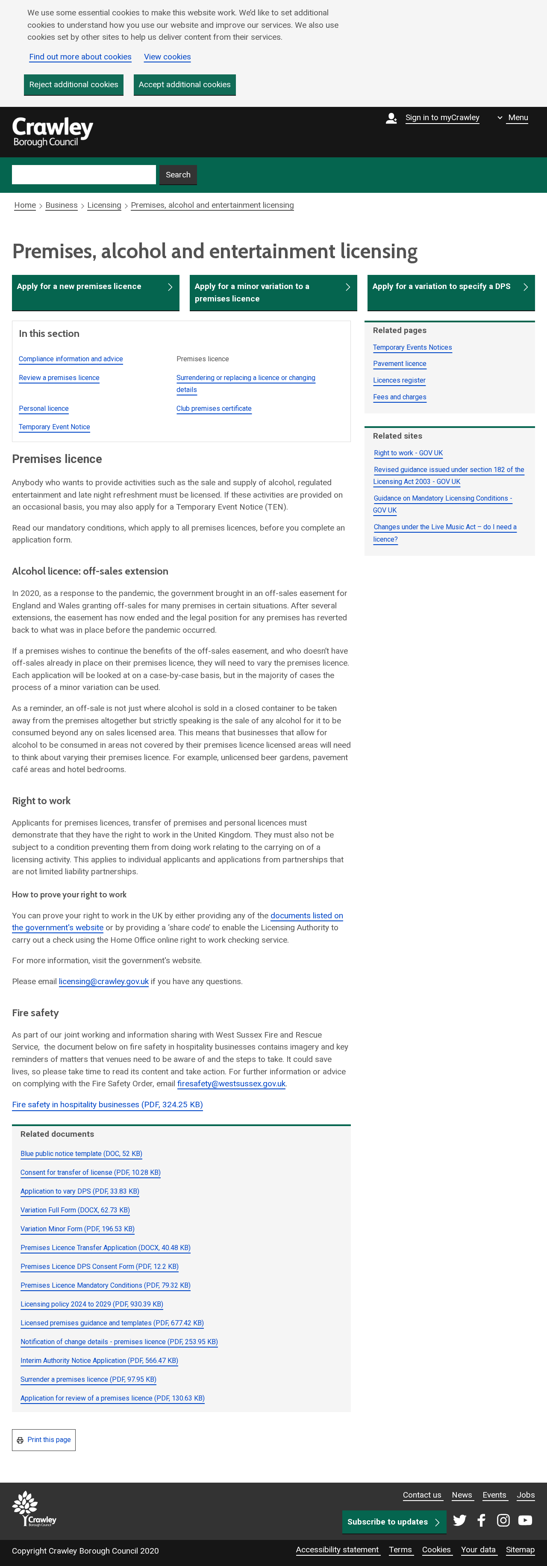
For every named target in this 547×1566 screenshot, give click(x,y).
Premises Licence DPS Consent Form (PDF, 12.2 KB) (100, 1266)
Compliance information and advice (71, 359)
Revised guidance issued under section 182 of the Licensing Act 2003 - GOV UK (448, 476)
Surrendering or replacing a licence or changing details (245, 384)
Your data (479, 1549)
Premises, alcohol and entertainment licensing (212, 205)
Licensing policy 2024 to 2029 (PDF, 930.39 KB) (92, 1304)
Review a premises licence (59, 378)
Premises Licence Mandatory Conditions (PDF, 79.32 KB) (106, 1285)
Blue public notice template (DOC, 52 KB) (81, 1154)
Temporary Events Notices (412, 347)
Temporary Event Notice (54, 427)
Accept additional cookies (185, 84)
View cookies (167, 57)
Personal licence (44, 408)
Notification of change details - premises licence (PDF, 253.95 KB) (119, 1342)
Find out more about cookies (80, 57)
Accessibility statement (338, 1549)
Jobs (526, 1495)
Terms (401, 1549)
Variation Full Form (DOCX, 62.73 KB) (75, 1210)
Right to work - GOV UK (408, 453)
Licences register (399, 380)
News (463, 1495)
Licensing (104, 205)
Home (25, 205)
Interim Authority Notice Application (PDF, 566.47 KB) (99, 1361)
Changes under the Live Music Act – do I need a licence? (445, 533)
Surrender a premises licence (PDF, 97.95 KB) (88, 1379)
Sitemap (520, 1549)
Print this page (48, 1440)
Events (495, 1495)
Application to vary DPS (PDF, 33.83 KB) (80, 1191)
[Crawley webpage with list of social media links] (491, 1521)
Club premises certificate (214, 408)
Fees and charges (399, 397)
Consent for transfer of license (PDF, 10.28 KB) (91, 1172)
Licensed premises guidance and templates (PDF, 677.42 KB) (112, 1323)
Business (61, 205)
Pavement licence (399, 364)
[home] (52, 132)
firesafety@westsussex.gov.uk (231, 1083)
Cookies (437, 1549)
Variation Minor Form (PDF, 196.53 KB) (78, 1229)
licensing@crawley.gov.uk (104, 981)
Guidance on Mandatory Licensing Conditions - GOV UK (442, 504)
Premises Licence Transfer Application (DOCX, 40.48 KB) (106, 1248)
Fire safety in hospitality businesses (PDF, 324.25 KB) (107, 1104)
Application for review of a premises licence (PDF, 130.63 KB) (113, 1398)
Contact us (423, 1495)
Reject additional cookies (73, 84)
